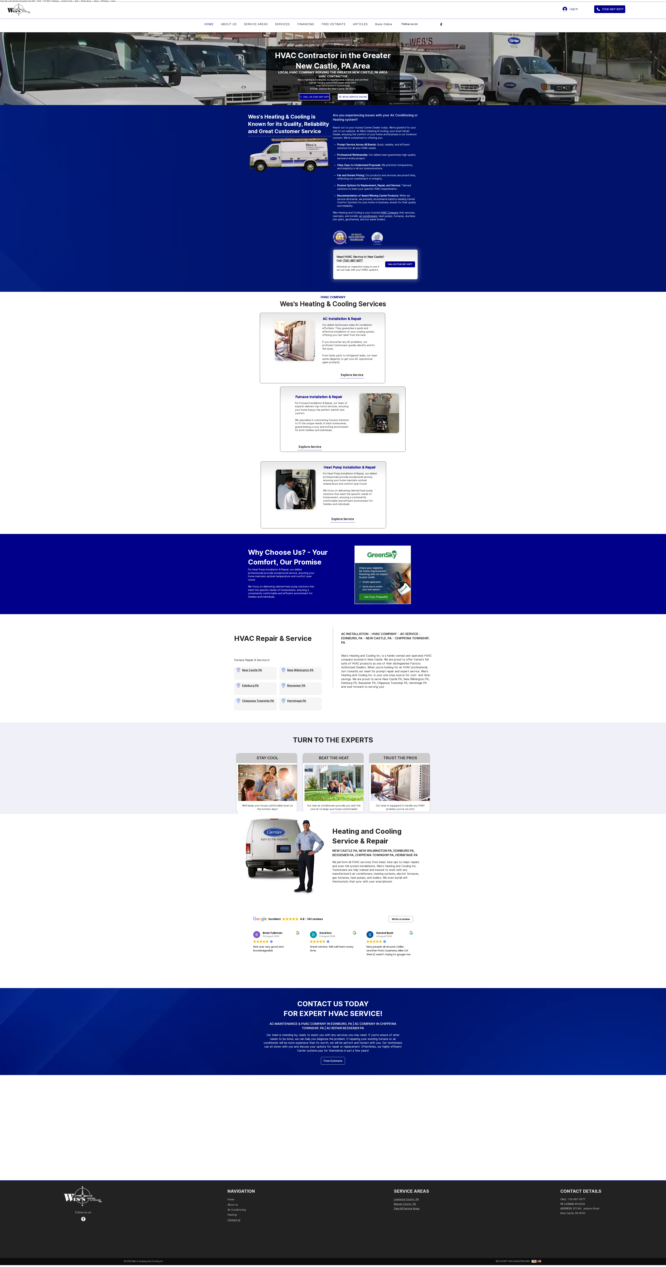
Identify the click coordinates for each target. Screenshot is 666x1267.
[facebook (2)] (83, 1219)
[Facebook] (441, 24)
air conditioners (368, 216)
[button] (282, 24)
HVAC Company (390, 212)
